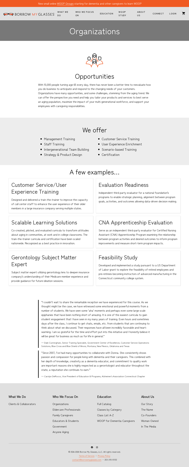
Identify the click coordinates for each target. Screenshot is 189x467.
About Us (147, 396)
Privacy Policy (104, 455)
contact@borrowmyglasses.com (86, 459)
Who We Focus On (65, 396)
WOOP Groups (65, 3)
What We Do (17, 396)
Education (104, 396)
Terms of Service (86, 455)
